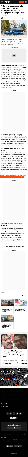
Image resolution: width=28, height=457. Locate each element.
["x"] (11, 379)
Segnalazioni (9, 391)
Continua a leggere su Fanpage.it (14, 246)
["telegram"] (17, 379)
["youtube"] (8, 379)
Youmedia (3, 391)
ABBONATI (21, 1)
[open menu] (1, 1)
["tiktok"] (2, 379)
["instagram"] (5, 379)
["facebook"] (14, 379)
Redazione (22, 393)
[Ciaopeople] (14, 453)
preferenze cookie (5, 396)
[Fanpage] (14, 418)
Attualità (3, 292)
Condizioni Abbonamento (13, 393)
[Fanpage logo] (7, 2)
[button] (26, 18)
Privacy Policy (16, 391)
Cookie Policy (4, 393)
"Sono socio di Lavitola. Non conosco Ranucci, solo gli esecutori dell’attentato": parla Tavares (13, 354)
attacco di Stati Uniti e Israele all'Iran (10, 67)
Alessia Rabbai (10, 18)
